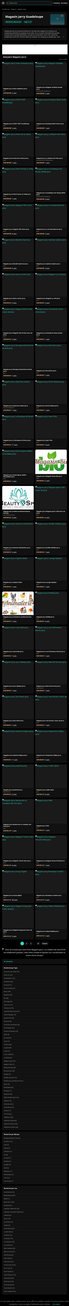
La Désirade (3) (8, 1232)
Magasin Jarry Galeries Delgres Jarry (15, 755)
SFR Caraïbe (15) (9, 1174)
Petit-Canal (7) (8, 1258)
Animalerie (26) (8, 981)
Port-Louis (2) (8, 1268)
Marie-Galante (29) (9, 1248)
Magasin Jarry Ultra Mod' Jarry (13, 720)
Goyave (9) (7, 1225)
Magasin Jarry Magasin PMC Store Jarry (16, 229)
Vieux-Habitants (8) (9, 1291)
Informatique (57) (9, 1028)
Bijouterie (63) (8, 995)
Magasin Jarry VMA (42, 826)
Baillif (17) (7, 1199)
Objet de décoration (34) (11, 1097)
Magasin (13, 9)
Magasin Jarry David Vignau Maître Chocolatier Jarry (14, 476)
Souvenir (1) (7, 1110)
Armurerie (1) (8, 985)
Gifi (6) (6, 1155)
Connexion (56, 3)
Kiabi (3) (6, 1168)
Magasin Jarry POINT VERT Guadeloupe (16, 124)
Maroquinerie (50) (9, 1071)
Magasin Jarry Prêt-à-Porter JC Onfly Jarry (17, 194)
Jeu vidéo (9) (7, 1038)
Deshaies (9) (7, 1215)
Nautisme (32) (8, 1094)
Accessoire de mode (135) (11, 971)
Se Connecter (8, 961)
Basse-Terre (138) (9, 1202)
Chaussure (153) (9, 1008)
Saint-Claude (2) (8, 1271)
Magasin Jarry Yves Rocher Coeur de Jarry (50, 720)
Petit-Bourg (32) (8, 1255)
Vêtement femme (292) (11, 1124)
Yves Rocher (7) (8, 1181)
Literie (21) (7, 1051)
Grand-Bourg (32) (9, 1228)
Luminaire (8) (8, 1058)
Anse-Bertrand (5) (9, 1192)
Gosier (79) (7, 1218)
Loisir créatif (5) (8, 1054)
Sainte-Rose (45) (9, 1281)
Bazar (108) (7, 991)
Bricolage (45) (8, 1001)
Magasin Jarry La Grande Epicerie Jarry (49, 229)
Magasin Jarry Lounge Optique (46, 582)
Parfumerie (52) (8, 1104)
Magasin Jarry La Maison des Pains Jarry (49, 158)
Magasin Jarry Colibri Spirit (45, 790)
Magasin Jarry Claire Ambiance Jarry (15, 88)
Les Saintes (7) (8, 1245)
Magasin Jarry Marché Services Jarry (48, 686)
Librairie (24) (8, 1044)
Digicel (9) (7, 1148)
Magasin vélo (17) (9, 1064)
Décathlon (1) (8, 1151)
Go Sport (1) (7, 1158)
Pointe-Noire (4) (8, 1261)
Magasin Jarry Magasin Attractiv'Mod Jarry (50, 861)
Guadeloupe (6, 9)
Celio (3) (6, 1145)
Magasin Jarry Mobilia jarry (45, 617)
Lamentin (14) (8, 1235)
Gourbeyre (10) (8, 1222)
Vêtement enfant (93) (10, 1120)
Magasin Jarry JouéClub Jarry (12, 790)
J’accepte (56, 1304)
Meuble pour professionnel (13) (13, 1081)
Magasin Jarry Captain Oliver (12, 582)
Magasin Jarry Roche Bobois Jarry (47, 406)
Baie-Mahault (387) (9, 1195)
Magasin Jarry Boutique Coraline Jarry (48, 895)
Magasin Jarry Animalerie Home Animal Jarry (49, 334)
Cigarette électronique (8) (11, 1011)
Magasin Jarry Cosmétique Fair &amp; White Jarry (50, 193)
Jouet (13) (7, 1041)
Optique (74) (7, 1101)
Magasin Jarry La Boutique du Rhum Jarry (17, 440)
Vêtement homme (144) (11, 1127)
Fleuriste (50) (8, 1021)
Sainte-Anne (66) (9, 1278)
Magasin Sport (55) (9, 1061)
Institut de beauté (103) (11, 1031)
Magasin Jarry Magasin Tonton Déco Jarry (17, 861)
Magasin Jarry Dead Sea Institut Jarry (15, 406)
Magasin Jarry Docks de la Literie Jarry (15, 158)
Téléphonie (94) (8, 1117)
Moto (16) (7, 1084)
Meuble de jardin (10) (10, 1077)
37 (38, 943)
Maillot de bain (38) (10, 1067)
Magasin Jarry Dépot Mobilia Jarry (47, 931)
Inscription (64, 3)
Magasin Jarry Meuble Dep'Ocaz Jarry (15, 264)
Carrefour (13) (8, 1141)
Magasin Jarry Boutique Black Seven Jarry (50, 124)
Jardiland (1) (7, 1161)
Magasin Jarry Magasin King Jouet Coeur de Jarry (17, 931)
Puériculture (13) (9, 1107)
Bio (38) (6, 998)
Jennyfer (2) (7, 1164)
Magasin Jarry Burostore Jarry (46, 371)
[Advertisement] (35, 50)
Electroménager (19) (10, 1014)
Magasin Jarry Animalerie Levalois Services (17, 617)
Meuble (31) (7, 1074)
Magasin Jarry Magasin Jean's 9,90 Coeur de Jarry (50, 512)
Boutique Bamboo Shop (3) (12, 1138)
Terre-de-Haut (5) (9, 1285)
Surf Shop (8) (8, 1114)
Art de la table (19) (9, 988)
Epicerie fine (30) (9, 1018)
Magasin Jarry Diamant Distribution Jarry (16, 547)
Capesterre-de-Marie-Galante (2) (13, 1212)
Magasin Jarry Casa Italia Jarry (13, 651)
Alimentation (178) (9, 978)
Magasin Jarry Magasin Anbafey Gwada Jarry (49, 88)
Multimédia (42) (8, 1087)
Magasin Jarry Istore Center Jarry (14, 298)
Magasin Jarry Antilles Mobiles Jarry (48, 547)
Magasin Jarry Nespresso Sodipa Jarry (48, 755)
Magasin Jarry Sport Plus (44, 440)
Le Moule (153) (8, 1238)
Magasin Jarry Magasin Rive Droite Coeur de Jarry (17, 334)
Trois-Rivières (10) (9, 1288)
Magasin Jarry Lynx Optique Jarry (14, 686)
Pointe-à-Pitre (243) (10, 1265)
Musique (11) (8, 1091)
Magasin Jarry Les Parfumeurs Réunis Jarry (50, 651)
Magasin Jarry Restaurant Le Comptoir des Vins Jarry (17, 825)
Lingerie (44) (7, 1048)
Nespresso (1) (8, 1171)
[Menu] (3, 3)
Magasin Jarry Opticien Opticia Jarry (48, 264)
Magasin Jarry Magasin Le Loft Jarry (48, 298)
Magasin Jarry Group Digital (12, 895)
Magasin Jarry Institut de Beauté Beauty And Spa (16, 512)
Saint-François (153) (10, 1275)
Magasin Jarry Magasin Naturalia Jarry (49, 476)
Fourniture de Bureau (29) (11, 1024)
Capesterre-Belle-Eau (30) (11, 1208)
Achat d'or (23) (8, 975)
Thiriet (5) (7, 1178)
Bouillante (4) (8, 1205)
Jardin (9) (6, 1034)
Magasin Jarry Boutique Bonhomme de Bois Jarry (17, 370)
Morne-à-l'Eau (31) (9, 1251)
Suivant (44, 943)
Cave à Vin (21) (8, 1005)
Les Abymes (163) (9, 1242)
